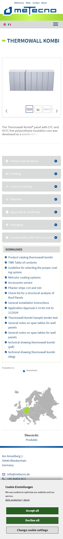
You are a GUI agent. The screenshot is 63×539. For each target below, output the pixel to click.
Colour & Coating (21, 186)
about (26, 499)
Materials (16, 199)
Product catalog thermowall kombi (30, 257)
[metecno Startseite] (30, 10)
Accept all (32, 510)
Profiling (15, 174)
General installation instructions (28, 303)
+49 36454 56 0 (16, 479)
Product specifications (24, 161)
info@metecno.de (18, 474)
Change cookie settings (32, 530)
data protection (13, 499)
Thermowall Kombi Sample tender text (33, 318)
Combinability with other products (32, 237)
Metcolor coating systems (24, 277)
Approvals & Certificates (25, 212)
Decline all (32, 520)
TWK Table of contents (22, 262)
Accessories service (20, 283)
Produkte (31, 440)
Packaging (16, 225)
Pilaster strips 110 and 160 (24, 288)
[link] (29, 109)
